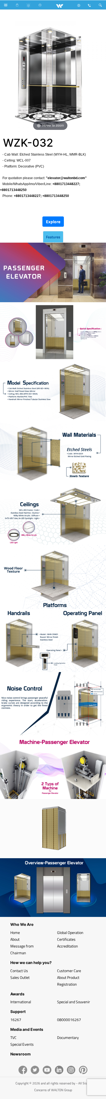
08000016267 (69, 1019)
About (15, 939)
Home (15, 932)
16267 (15, 1019)
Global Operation (70, 932)
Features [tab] (53, 237)
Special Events (22, 1044)
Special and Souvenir (73, 1002)
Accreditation (67, 946)
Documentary (68, 1037)
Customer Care (69, 970)
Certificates (66, 939)
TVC (13, 1037)
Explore (53, 221)
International (20, 1002)
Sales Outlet (20, 977)
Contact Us (19, 970)
